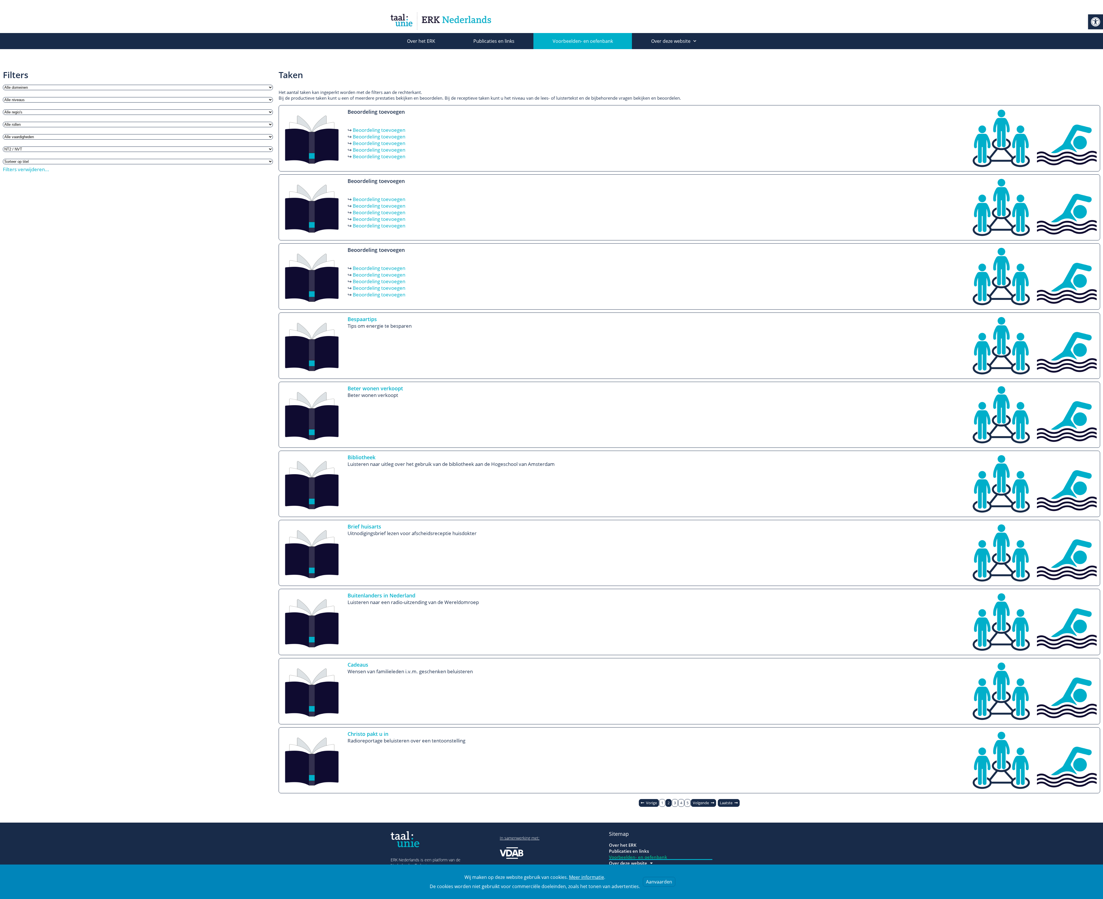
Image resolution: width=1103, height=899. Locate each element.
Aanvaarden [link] (659, 882)
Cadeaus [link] (358, 664)
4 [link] (681, 802)
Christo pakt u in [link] (368, 733)
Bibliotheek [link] (361, 457)
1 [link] (662, 802)
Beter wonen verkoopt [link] (375, 388)
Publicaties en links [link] (493, 41)
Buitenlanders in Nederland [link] (381, 595)
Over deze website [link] (671, 41)
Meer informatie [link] (586, 877)
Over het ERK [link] (421, 41)
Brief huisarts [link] (364, 526)
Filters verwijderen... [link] (26, 169)
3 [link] (675, 802)
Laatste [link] (726, 802)
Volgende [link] (701, 802)
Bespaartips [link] (362, 319)
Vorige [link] (651, 802)
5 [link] (688, 802)
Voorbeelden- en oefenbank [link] (583, 41)
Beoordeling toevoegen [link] (379, 130)
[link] (1095, 21)
